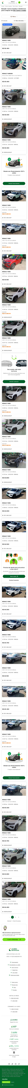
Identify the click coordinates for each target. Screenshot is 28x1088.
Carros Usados (8, 6)
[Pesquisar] (19, 2)
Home (2, 6)
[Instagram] (9, 1064)
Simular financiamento (14, 183)
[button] (14, 1001)
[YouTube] (15, 1064)
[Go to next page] (18, 917)
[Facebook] (19, 1064)
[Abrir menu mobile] (25, 2)
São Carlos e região (19, 10)
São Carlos (15, 6)
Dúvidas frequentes (14, 580)
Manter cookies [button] (6, 1082)
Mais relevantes (20, 20)
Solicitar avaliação (14, 381)
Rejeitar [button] (12, 1082)
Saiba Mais (4, 1079)
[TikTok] (12, 1064)
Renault (20, 6)
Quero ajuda (13, 576)
